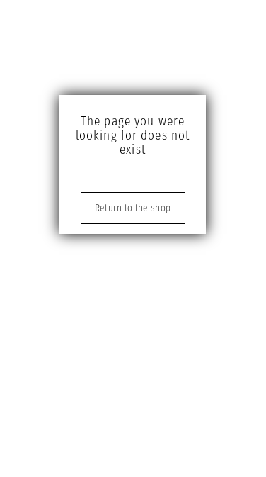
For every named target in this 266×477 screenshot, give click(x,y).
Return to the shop (132, 208)
